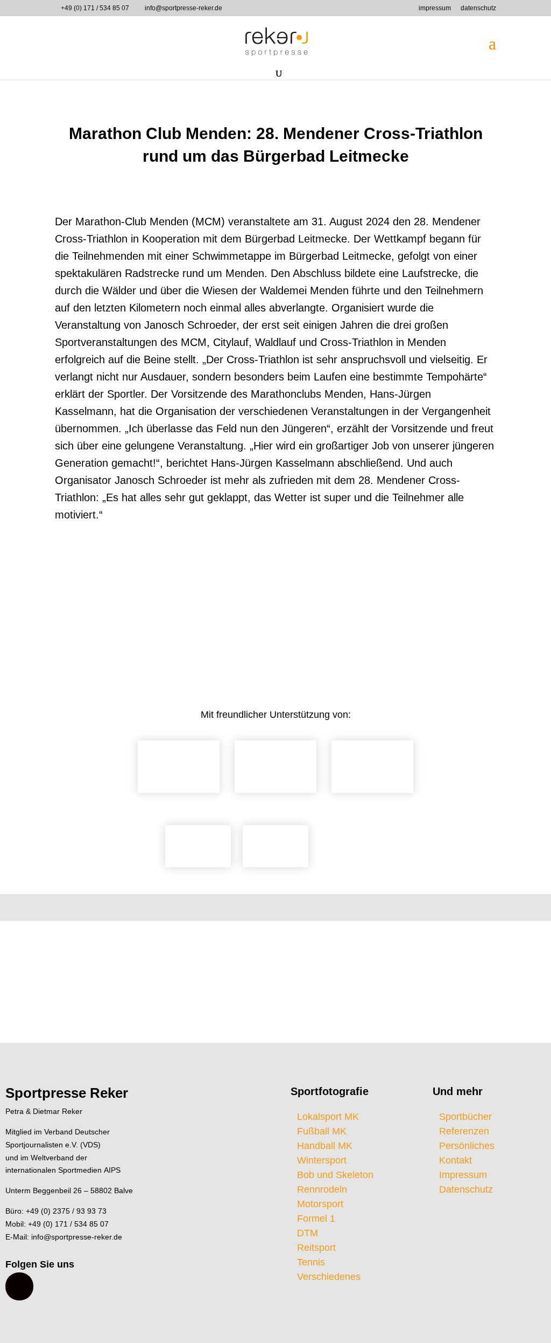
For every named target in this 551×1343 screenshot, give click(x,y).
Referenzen (464, 1131)
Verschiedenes (329, 1276)
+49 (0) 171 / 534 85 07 (95, 8)
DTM (307, 1233)
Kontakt (455, 1160)
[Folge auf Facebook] (19, 1286)
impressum (435, 8)
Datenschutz (466, 1189)
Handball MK (324, 1145)
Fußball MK (322, 1131)
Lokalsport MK (328, 1116)
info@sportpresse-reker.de (76, 1237)
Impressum (463, 1174)
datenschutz (478, 8)
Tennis (311, 1262)
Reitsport (316, 1247)
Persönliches (467, 1145)
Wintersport (322, 1160)
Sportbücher (465, 1116)
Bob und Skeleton (335, 1174)
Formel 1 (316, 1218)
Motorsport (320, 1204)
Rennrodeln (322, 1189)
